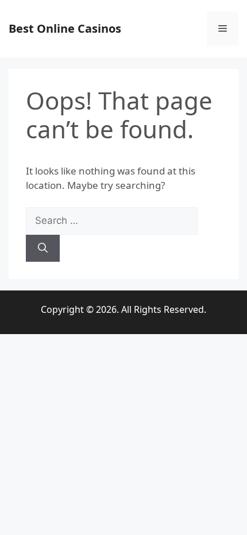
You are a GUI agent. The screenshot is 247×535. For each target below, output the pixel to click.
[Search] (43, 248)
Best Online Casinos (65, 28)
